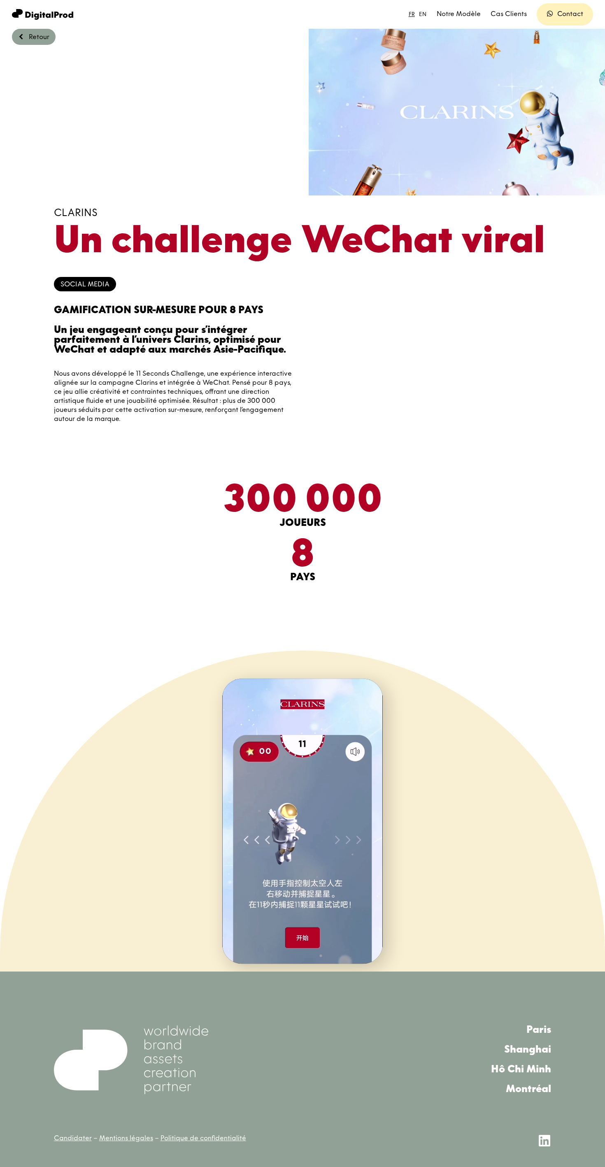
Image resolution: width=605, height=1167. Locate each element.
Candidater (73, 1138)
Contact (570, 14)
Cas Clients (509, 14)
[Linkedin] (544, 1140)
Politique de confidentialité (203, 1138)
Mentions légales (126, 1138)
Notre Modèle (459, 14)
